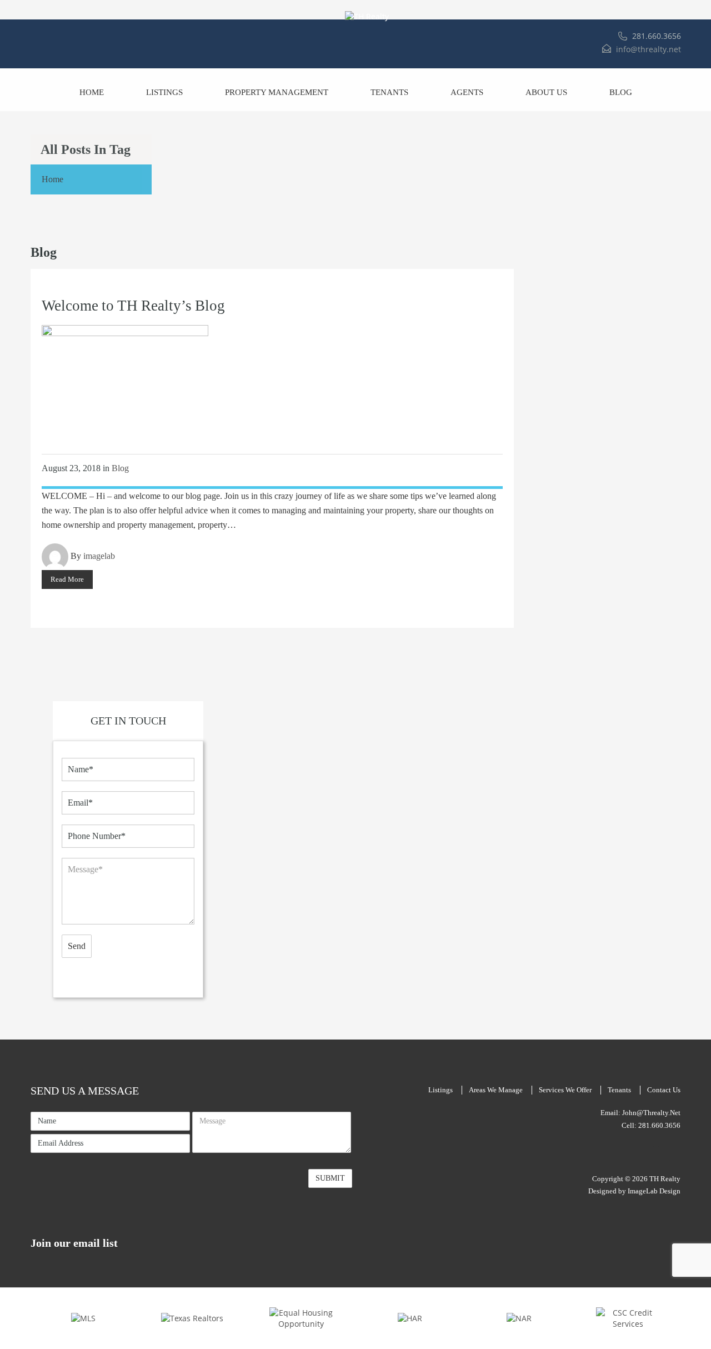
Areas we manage (496, 1090)
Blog (620, 92)
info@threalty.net (648, 49)
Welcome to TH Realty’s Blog (133, 305)
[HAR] (410, 1317)
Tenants (389, 92)
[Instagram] (667, 1152)
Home (91, 92)
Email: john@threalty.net (640, 1112)
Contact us (663, 1090)
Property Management (276, 92)
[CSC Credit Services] (627, 1317)
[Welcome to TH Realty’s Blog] (125, 379)
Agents (466, 92)
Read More (67, 579)
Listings (164, 92)
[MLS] (83, 1317)
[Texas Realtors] (192, 1317)
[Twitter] (678, 1152)
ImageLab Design (654, 1191)
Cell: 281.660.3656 (651, 1125)
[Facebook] (656, 1152)
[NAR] (519, 1317)
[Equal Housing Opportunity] (301, 1317)
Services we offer (565, 1090)
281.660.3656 (656, 36)
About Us (546, 92)
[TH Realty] (367, 17)
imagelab (99, 556)
